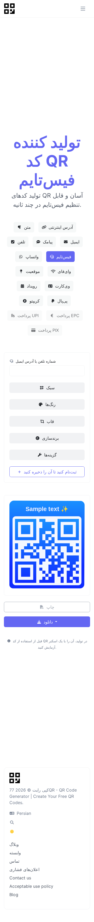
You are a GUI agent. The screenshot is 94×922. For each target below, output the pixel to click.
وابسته (15, 852)
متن (27, 227)
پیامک (47, 241)
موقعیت (32, 271)
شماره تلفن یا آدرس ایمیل (35, 361)
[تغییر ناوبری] (83, 9)
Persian (23, 813)
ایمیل (74, 241)
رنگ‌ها (50, 404)
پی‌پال (61, 300)
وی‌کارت (62, 286)
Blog (13, 894)
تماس (14, 861)
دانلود (48, 622)
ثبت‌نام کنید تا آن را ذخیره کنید (49, 471)
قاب (49, 421)
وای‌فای (63, 271)
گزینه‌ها (50, 454)
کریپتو (34, 300)
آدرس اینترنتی (60, 227)
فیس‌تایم (63, 256)
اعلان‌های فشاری (24, 869)
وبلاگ (14, 844)
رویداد (31, 286)
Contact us (20, 877)
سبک (50, 387)
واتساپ (31, 256)
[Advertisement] (47, 81)
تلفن (20, 241)
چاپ (49, 607)
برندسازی (50, 438)
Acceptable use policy (31, 886)
